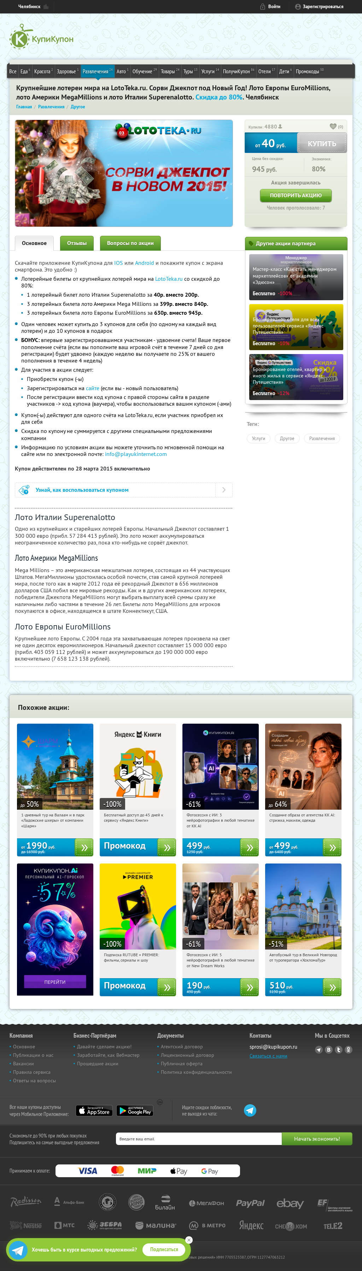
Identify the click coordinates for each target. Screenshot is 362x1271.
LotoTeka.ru (169, 278)
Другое (287, 438)
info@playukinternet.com (136, 453)
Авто (123, 71)
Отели (266, 71)
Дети (285, 71)
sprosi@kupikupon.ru (273, 1046)
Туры (190, 71)
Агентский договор (182, 1046)
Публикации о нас (33, 1055)
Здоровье (68, 71)
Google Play (134, 1110)
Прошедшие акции (97, 1063)
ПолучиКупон (239, 71)
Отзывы (77, 243)
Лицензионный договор (187, 1055)
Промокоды (310, 71)
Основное (34, 243)
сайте (92, 388)
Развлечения (98, 71)
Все (13, 71)
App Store (94, 1110)
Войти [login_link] (274, 7)
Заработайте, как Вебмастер (108, 1055)
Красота (43, 71)
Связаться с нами (268, 1056)
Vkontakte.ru (329, 1050)
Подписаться (164, 1249)
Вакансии (23, 1063)
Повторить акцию (296, 195)
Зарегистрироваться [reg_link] (323, 7)
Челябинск (29, 7)
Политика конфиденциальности (196, 1072)
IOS (119, 262)
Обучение (145, 71)
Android (145, 262)
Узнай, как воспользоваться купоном (82, 490)
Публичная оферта (182, 1063)
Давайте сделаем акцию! (104, 1046)
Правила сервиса (32, 1072)
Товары (170, 71)
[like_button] (333, 127)
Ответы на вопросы (34, 1080)
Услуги (210, 71)
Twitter (339, 1050)
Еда (25, 71)
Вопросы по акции (130, 243)
